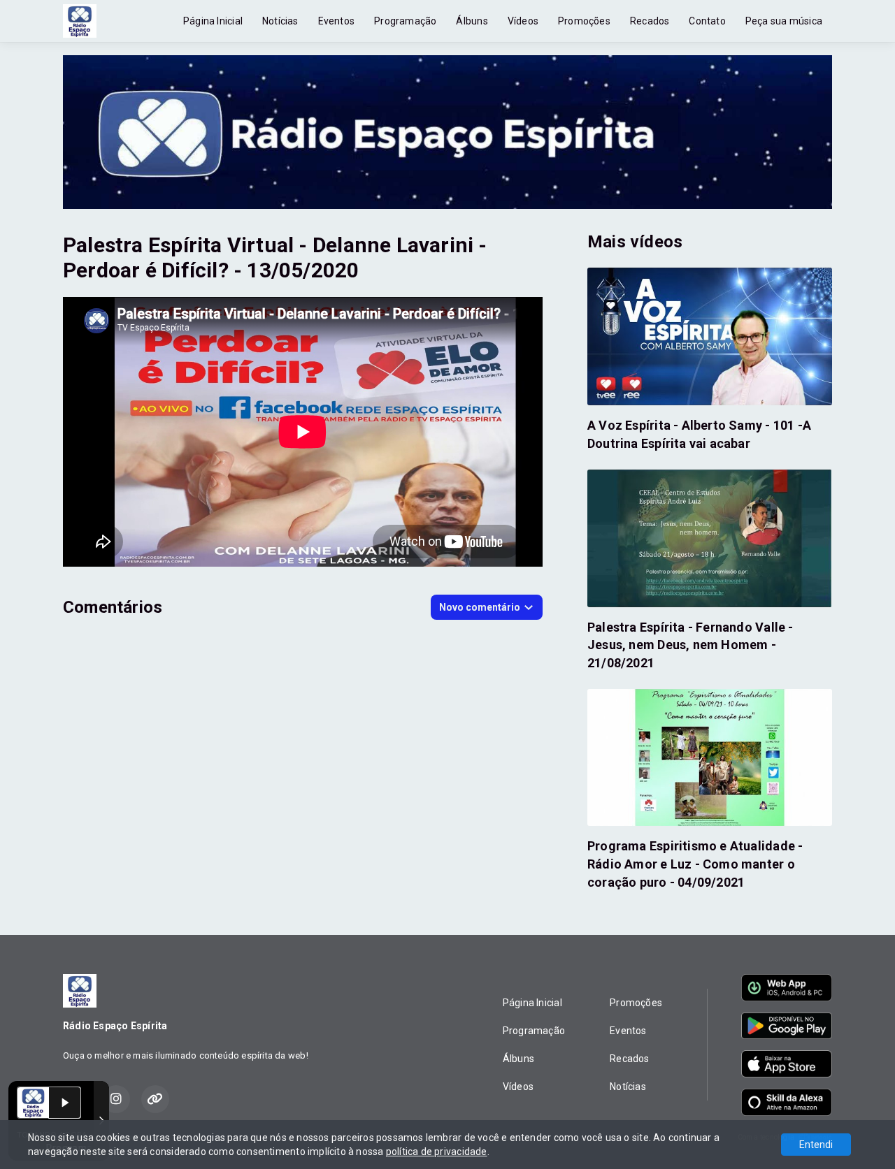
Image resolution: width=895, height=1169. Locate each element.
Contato (707, 21)
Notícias (280, 21)
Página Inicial (213, 21)
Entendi (816, 1144)
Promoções (584, 21)
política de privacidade (436, 1151)
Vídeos (523, 21)
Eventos (336, 21)
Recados (649, 21)
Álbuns (471, 21)
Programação (405, 21)
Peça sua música (783, 21)
